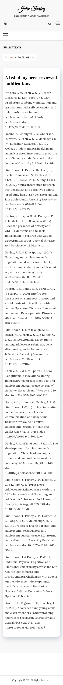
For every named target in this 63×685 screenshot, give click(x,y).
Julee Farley (31, 9)
